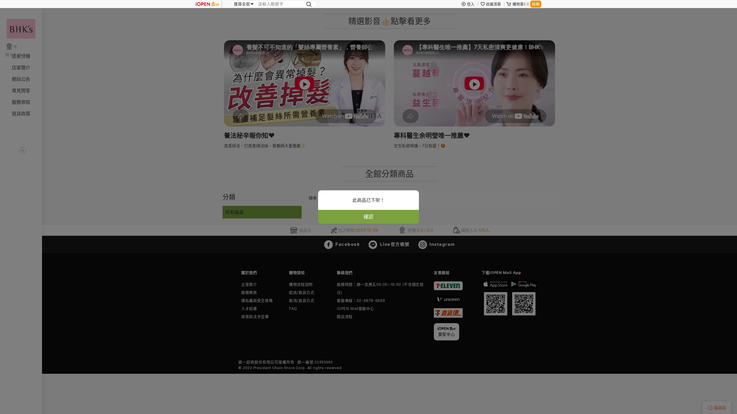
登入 (470, 4)
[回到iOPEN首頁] (207, 4)
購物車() (520, 4)
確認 (368, 217)
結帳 (536, 3)
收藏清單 (493, 4)
